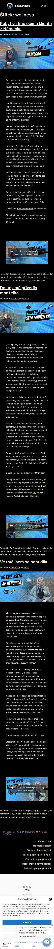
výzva (33, 280)
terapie (21, 280)
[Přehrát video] (46, 252)
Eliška (26, 34)
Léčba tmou (22, 5)
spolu (14, 280)
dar (50, 274)
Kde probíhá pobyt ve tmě (40, 858)
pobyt (44, 277)
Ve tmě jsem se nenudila (23, 561)
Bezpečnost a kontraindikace (39, 863)
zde (36, 496)
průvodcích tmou (25, 208)
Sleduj (9, 215)
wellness (41, 280)
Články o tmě (46, 841)
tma (27, 280)
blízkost (44, 274)
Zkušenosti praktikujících (21, 274)
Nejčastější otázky (43, 846)
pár (24, 277)
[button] (50, 899)
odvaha (17, 277)
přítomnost (5, 280)
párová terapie (34, 277)
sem (43, 473)
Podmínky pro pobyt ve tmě (40, 867)
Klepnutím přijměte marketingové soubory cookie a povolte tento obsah (27, 252)
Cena (43, 6)
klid (11, 277)
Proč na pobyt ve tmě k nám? (39, 854)
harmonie (4, 277)
